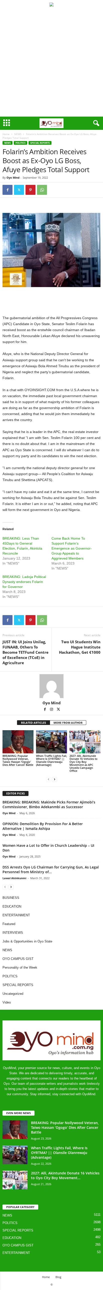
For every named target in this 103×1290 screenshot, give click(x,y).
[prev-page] (48, 779)
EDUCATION (11, 906)
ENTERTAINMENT (16, 915)
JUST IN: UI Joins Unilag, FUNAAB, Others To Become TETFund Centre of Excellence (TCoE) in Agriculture (25, 652)
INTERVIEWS (12, 932)
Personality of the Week (19, 967)
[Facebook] (7, 190)
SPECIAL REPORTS (40, 142)
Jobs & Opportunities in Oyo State (27, 941)
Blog (58, 1277)
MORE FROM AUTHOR (68, 722)
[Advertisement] (51, 62)
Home (6, 134)
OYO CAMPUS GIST (18, 959)
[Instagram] (51, 710)
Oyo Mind (13, 177)
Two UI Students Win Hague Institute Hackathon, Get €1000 (79, 647)
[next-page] (54, 779)
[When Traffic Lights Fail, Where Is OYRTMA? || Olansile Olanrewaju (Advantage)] (51, 741)
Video (6, 1002)
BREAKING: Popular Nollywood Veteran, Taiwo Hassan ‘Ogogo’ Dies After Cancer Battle (17, 760)
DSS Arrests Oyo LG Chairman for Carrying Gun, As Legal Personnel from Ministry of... (50, 869)
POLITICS (21, 142)
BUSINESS (10, 898)
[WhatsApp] (42, 190)
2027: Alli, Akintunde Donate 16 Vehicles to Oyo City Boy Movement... (65, 1175)
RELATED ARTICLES (33, 722)
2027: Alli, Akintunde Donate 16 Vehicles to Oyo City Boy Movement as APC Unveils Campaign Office (84, 763)
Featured (8, 924)
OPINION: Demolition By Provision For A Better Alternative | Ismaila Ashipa (42, 826)
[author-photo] (51, 686)
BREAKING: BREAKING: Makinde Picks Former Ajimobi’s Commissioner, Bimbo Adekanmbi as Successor (48, 804)
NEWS (17, 134)
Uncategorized (12, 994)
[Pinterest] (31, 190)
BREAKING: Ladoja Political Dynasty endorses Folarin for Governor (24, 582)
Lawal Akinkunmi (14, 878)
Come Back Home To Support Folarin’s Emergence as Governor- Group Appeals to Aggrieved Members (72, 548)
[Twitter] (19, 190)
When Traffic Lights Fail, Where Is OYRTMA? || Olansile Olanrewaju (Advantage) (51, 760)
